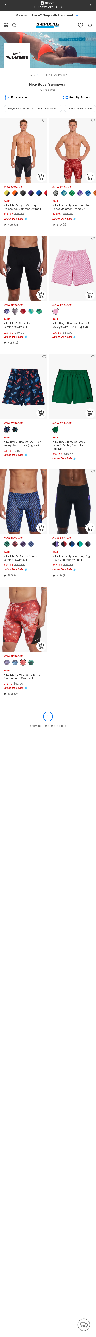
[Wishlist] (80, 25)
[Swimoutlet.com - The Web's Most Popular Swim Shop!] (48, 25)
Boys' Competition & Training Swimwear (32, 108)
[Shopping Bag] (89, 25)
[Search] (14, 25)
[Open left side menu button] (6, 25)
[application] (84, 1325)
